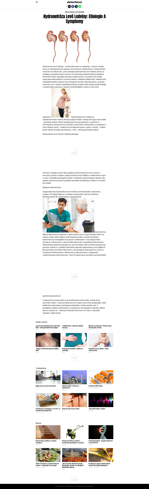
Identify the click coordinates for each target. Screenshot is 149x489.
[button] (37, 2)
